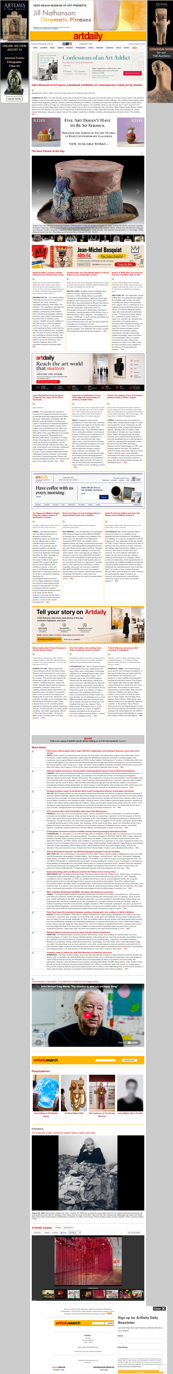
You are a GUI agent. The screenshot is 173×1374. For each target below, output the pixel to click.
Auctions (106, 1311)
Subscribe (99, 48)
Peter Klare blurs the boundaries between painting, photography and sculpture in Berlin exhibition (90, 912)
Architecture (99, 1309)
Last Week (43, 48)
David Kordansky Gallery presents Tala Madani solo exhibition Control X (122, 514)
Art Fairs (112, 1311)
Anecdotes (67, 1314)
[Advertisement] (88, 727)
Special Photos (76, 1311)
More (33, 114)
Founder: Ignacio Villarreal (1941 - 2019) (88, 1340)
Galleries (61, 48)
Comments (109, 48)
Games (91, 48)
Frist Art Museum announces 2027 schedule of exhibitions (123, 649)
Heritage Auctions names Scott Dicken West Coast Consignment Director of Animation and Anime (90, 791)
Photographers (81, 48)
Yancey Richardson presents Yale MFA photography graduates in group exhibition (83, 852)
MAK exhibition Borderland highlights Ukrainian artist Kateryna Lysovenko (80, 892)
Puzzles (58, 1227)
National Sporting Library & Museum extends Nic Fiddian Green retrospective (81, 872)
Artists (52, 48)
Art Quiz (73, 1314)
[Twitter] (67, 45)
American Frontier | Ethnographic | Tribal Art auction (76, 226)
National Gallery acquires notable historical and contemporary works (48, 274)
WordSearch (68, 1227)
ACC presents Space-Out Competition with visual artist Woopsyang (77, 811)
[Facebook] (64, 45)
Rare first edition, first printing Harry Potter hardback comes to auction (86, 649)
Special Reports (86, 1311)
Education (80, 1314)
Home (35, 48)
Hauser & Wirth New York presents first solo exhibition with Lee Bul (127, 274)
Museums (69, 48)
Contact (126, 48)
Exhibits (73, 1309)
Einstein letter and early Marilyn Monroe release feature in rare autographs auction (88, 274)
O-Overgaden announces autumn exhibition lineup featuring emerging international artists (87, 831)
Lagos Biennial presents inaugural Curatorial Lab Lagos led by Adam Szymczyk (48, 397)
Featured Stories (97, 1311)
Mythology (87, 1314)
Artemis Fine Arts (39, 226)
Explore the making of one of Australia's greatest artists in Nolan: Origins (125, 396)
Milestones (84, 1309)
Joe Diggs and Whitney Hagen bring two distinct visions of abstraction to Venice (46, 515)
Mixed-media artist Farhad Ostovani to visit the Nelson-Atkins (49, 649)
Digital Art (92, 1309)
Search (118, 48)
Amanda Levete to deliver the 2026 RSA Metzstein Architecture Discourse (79, 953)
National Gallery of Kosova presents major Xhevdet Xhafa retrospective (78, 932)
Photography (108, 1309)
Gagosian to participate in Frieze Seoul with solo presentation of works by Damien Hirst (86, 397)
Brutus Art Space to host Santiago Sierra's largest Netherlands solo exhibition (82, 514)
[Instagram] (70, 45)
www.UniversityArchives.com (77, 322)
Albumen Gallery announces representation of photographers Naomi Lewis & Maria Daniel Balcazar (91, 771)
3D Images (95, 1314)
